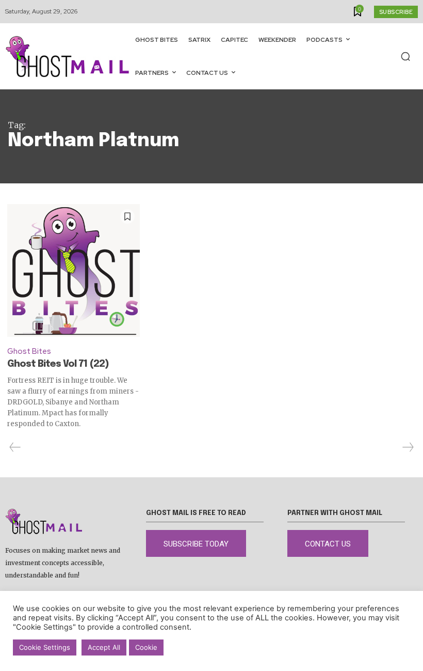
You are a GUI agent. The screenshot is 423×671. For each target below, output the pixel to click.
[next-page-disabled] (407, 447)
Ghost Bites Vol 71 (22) (58, 364)
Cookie (146, 647)
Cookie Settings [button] (44, 647)
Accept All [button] (104, 647)
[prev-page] (15, 447)
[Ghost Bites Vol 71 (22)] (73, 270)
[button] (405, 56)
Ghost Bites (29, 351)
